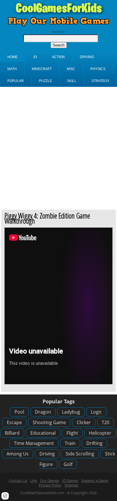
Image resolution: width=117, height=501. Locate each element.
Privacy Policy (50, 485)
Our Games (49, 480)
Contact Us (18, 480)
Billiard (12, 433)
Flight (72, 433)
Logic (96, 412)
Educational (43, 433)
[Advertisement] (58, 148)
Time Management (34, 443)
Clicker (84, 422)
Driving (47, 454)
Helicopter (100, 433)
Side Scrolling (80, 454)
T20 (105, 422)
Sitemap (71, 485)
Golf (68, 464)
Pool (19, 412)
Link (33, 480)
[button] (5, 496)
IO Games (70, 480)
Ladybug (71, 412)
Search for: (58, 32)
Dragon (43, 412)
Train (70, 443)
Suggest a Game (94, 480)
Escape (14, 422)
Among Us (18, 454)
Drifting (94, 443)
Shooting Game (49, 422)
